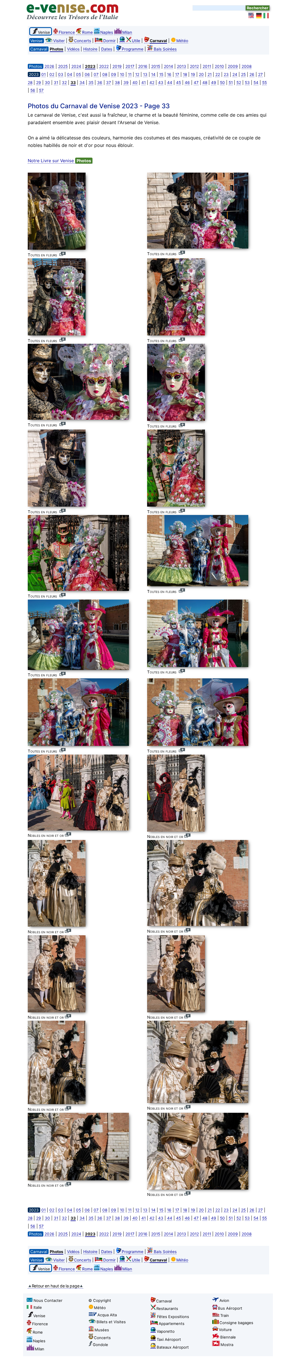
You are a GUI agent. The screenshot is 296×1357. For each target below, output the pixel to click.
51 (231, 82)
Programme (132, 49)
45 (178, 82)
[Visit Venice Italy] (251, 15)
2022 (104, 66)
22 (217, 74)
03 (60, 74)
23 (226, 74)
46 (187, 82)
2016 (142, 66)
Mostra (227, 1344)
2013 (181, 66)
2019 (117, 66)
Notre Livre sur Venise (60, 160)
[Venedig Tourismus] (259, 15)
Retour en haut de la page (55, 1285)
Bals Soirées (165, 49)
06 (87, 74)
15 (161, 74)
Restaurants (167, 1308)
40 (135, 82)
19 (193, 74)
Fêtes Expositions (173, 1316)
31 (56, 82)
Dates (106, 49)
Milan (127, 32)
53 (247, 82)
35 (90, 82)
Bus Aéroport (230, 1308)
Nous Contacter (48, 1300)
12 (137, 74)
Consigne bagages (236, 1322)
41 (143, 82)
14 (153, 74)
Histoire (90, 49)
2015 (155, 66)
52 (238, 82)
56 (32, 90)
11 (130, 74)
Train (224, 1315)
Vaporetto (166, 1331)
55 (264, 82)
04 (69, 74)
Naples (106, 32)
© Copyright (99, 1300)
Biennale (228, 1337)
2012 (194, 66)
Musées (102, 1330)
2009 (233, 66)
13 (145, 74)
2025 (63, 66)
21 (210, 74)
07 (96, 74)
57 (41, 90)
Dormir (109, 40)
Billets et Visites (111, 1321)
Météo (182, 40)
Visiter (59, 40)
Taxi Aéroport (169, 1339)
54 (256, 82)
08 (104, 74)
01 (43, 74)
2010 (219, 66)
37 (108, 82)
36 (99, 82)
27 (260, 74)
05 (78, 74)
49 (213, 82)
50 (222, 82)
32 (64, 82)
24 (234, 74)
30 (47, 82)
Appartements (171, 1323)
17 (177, 74)
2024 (76, 66)
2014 (168, 66)
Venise (39, 1315)
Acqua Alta (107, 1315)
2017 (129, 66)
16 (169, 74)
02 (51, 74)
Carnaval (164, 1301)
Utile (136, 40)
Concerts (82, 40)
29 (38, 82)
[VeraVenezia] (266, 15)
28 (30, 82)
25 (243, 74)
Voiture (225, 1329)
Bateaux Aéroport (173, 1347)
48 (204, 82)
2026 (49, 66)
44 (169, 82)
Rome (87, 32)
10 (122, 74)
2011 (207, 66)
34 (82, 82)
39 (126, 82)
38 (117, 82)
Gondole (100, 1344)
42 (151, 82)
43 (160, 82)
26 (251, 74)
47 (196, 82)
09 (113, 74)
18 (185, 74)
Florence (67, 32)
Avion (224, 1300)
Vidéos (73, 49)
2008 (246, 66)
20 (201, 74)
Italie (38, 1307)
